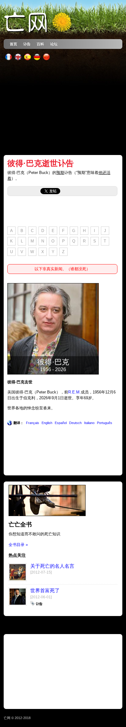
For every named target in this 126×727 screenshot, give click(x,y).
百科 (40, 44)
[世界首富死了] (18, 604)
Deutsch (75, 423)
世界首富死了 (45, 590)
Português (104, 423)
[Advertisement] (63, 107)
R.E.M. (74, 392)
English (47, 423)
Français (32, 423)
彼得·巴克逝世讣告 (40, 163)
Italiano (89, 423)
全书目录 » (18, 544)
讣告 (27, 44)
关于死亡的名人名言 (52, 566)
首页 (13, 44)
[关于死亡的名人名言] (18, 580)
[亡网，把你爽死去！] (38, 22)
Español (61, 423)
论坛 (53, 44)
